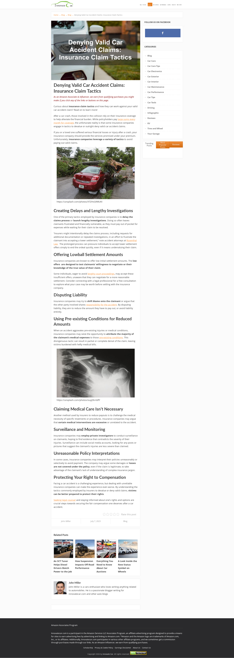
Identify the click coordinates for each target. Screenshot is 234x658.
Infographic (153, 113)
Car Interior (153, 81)
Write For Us (179, 5)
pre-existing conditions (111, 337)
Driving (151, 107)
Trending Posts (149, 144)
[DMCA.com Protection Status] (138, 654)
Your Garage (153, 133)
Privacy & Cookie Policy (104, 648)
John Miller (66, 521)
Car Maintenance (155, 87)
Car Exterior (153, 76)
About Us (136, 648)
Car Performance (163, 5)
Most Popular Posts (162, 144)
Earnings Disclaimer (123, 648)
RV (148, 123)
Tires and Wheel (155, 128)
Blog (140, 5)
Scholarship (88, 648)
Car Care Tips (153, 66)
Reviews (144, 5)
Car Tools (169, 5)
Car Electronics (156, 5)
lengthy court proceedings (101, 273)
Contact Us (174, 5)
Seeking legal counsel (65, 500)
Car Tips (151, 97)
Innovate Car (108, 654)
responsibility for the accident (101, 304)
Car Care (149, 5)
